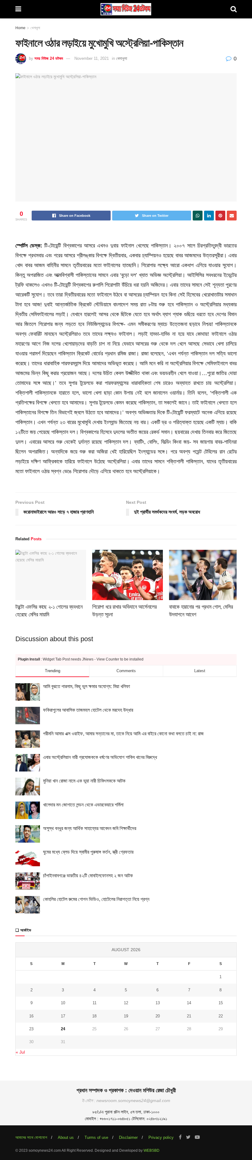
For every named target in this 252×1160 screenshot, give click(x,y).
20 (158, 1016)
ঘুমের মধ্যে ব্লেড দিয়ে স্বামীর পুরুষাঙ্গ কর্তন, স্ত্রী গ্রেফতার (88, 852)
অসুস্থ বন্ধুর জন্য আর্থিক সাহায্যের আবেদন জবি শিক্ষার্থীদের (89, 828)
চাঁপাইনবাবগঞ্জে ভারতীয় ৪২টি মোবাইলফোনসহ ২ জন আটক (88, 875)
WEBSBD (151, 1150)
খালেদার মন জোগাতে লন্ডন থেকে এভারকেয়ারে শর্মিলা (83, 804)
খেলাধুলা (35, 28)
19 (126, 1016)
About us (66, 1137)
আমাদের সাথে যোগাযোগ (31, 1137)
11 (94, 1003)
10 (63, 1003)
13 (158, 1003)
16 (31, 1016)
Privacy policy (161, 1137)
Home (20, 28)
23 (31, 1029)
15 (221, 1003)
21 (189, 1016)
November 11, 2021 (91, 58)
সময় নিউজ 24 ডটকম (48, 58)
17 (63, 1016)
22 (221, 1016)
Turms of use (96, 1137)
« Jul (20, 1052)
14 (189, 1003)
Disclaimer (128, 1137)
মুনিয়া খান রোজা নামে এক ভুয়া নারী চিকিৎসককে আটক (84, 780)
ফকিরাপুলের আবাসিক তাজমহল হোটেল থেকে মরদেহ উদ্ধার (88, 710)
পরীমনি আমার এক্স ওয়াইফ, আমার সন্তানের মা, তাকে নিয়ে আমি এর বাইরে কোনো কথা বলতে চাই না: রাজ (123, 733)
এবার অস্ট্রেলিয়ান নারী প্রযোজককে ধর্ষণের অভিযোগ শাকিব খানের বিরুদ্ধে (100, 757)
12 (126, 1003)
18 (94, 1016)
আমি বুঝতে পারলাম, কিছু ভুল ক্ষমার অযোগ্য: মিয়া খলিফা (86, 686)
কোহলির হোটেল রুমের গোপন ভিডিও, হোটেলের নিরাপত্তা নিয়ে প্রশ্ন (96, 899)
